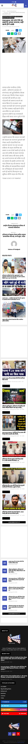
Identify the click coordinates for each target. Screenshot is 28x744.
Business (3, 693)
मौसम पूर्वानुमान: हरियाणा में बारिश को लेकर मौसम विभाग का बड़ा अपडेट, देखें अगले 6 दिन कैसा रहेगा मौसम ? (14, 659)
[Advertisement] (14, 71)
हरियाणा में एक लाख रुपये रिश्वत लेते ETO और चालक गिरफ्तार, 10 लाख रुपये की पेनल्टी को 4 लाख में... (14, 676)
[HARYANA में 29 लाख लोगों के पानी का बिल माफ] (14, 368)
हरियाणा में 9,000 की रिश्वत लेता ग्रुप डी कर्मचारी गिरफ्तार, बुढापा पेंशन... (13, 486)
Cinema (3, 696)
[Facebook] (10, 734)
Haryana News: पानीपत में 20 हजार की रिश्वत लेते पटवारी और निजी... (13, 433)
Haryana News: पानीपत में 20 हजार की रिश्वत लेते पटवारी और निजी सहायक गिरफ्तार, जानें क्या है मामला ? (13, 668)
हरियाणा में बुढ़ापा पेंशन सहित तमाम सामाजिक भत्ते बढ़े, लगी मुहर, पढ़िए (14, 235)
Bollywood (4, 691)
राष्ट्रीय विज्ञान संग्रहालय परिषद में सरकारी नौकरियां (14, 226)
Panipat (12, 18)
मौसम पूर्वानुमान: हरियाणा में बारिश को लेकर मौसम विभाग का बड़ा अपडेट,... (13, 406)
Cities (2, 698)
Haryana (13, 16)
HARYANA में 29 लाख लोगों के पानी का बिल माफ (13, 379)
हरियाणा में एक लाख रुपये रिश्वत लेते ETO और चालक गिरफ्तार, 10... (12, 459)
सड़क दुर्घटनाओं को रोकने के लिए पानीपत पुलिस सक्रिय (12, 320)
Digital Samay (20, 742)
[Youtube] (18, 734)
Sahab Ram (7, 409)
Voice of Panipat (8, 26)
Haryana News (19, 16)
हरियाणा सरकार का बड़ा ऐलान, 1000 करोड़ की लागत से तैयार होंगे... (13, 512)
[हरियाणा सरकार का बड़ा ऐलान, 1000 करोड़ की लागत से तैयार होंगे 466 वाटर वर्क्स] (14, 502)
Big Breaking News (6, 16)
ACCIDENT (3, 686)
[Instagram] (14, 734)
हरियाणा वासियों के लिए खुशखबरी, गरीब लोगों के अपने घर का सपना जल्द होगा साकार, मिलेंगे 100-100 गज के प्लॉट (13, 277)
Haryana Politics (6, 18)
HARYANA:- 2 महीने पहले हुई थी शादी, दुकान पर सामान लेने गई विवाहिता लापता (13, 298)
